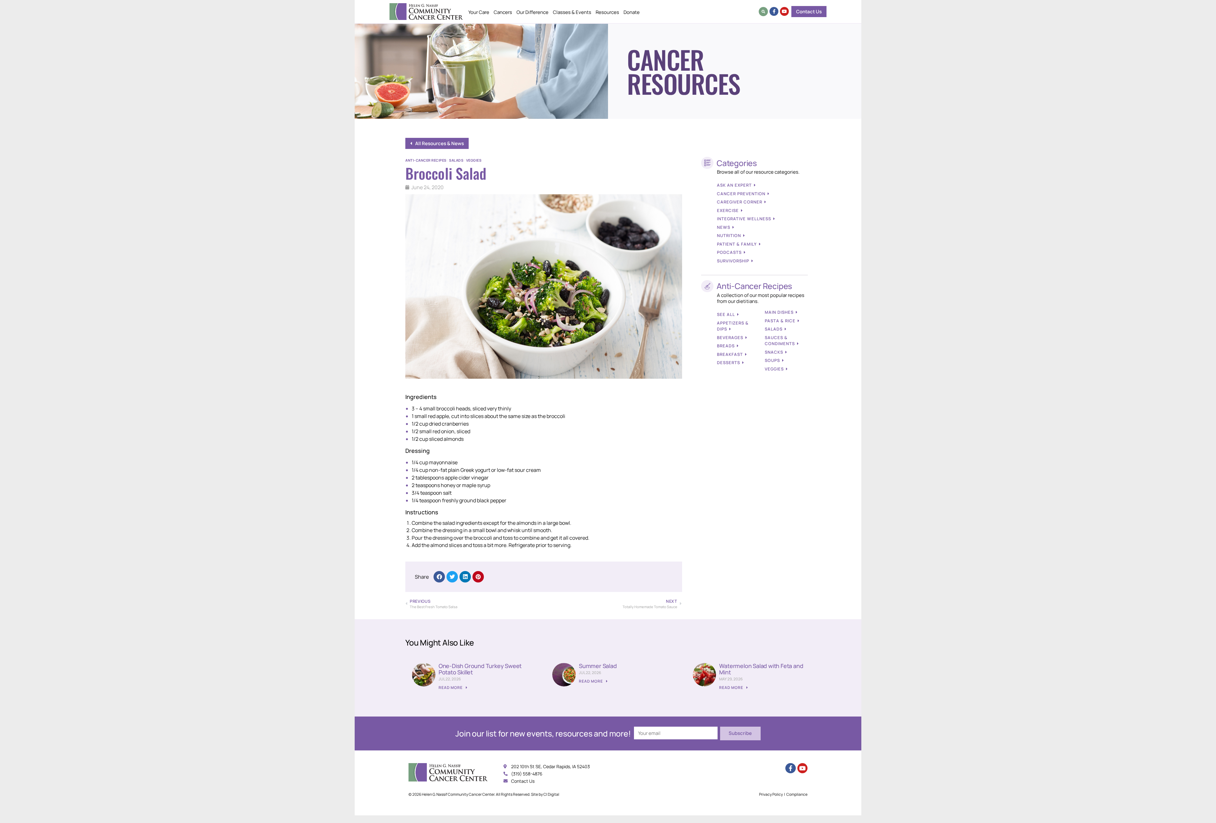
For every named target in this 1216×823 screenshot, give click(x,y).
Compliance (797, 794)
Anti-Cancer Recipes (425, 160)
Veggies (474, 160)
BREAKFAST (730, 354)
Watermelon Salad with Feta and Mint (761, 669)
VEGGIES (774, 369)
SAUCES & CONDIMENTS (780, 341)
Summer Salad (598, 666)
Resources (607, 12)
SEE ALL (726, 314)
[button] (763, 11)
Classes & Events (572, 12)
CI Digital (551, 794)
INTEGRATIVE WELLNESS (744, 219)
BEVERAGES (730, 337)
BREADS (726, 346)
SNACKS (774, 352)
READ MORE (451, 687)
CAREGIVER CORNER (739, 202)
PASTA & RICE (780, 321)
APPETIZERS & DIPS (733, 326)
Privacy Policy (771, 794)
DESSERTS (728, 362)
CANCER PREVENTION (741, 193)
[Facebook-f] (774, 11)
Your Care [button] (478, 12)
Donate (632, 12)
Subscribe (740, 733)
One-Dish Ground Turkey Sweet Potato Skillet (480, 669)
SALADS (773, 329)
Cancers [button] (503, 12)
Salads (456, 160)
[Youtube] (784, 11)
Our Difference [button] (532, 12)
